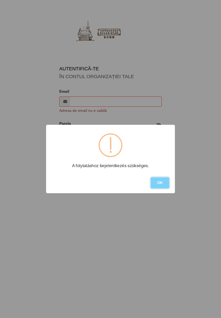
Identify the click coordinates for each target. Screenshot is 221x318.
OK (160, 183)
